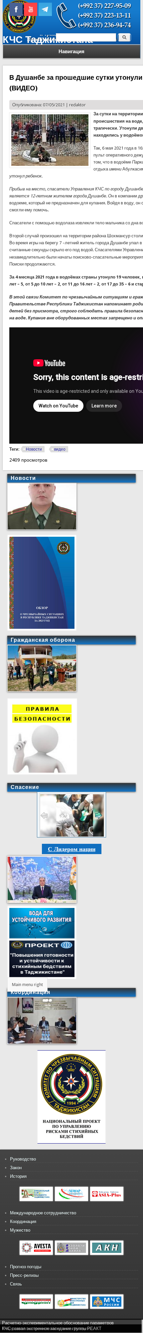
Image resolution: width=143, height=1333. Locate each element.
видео (60, 449)
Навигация (71, 52)
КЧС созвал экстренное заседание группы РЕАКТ (51, 1328)
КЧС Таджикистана (48, 39)
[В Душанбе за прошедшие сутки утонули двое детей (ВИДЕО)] (49, 166)
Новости (34, 449)
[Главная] (19, 31)
